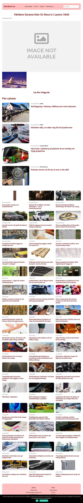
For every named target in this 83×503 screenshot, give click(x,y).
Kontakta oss (49, 6)
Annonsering (28, 6)
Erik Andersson (44, 167)
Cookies (42, 6)
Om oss (36, 6)
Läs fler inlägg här (41, 92)
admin (41, 103)
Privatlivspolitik (43, 500)
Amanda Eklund (44, 145)
